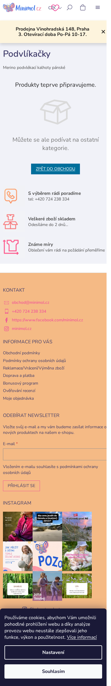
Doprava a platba (18, 375)
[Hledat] (69, 7)
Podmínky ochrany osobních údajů (34, 360)
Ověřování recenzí (19, 390)
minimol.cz (22, 328)
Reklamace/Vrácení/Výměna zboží (33, 368)
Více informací (82, 637)
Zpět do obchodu (55, 169)
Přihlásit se (21, 486)
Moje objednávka (18, 398)
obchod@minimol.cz (30, 302)
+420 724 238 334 (29, 311)
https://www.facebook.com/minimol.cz (47, 320)
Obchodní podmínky (21, 353)
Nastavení (53, 652)
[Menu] (98, 7)
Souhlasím (53, 671)
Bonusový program (20, 383)
